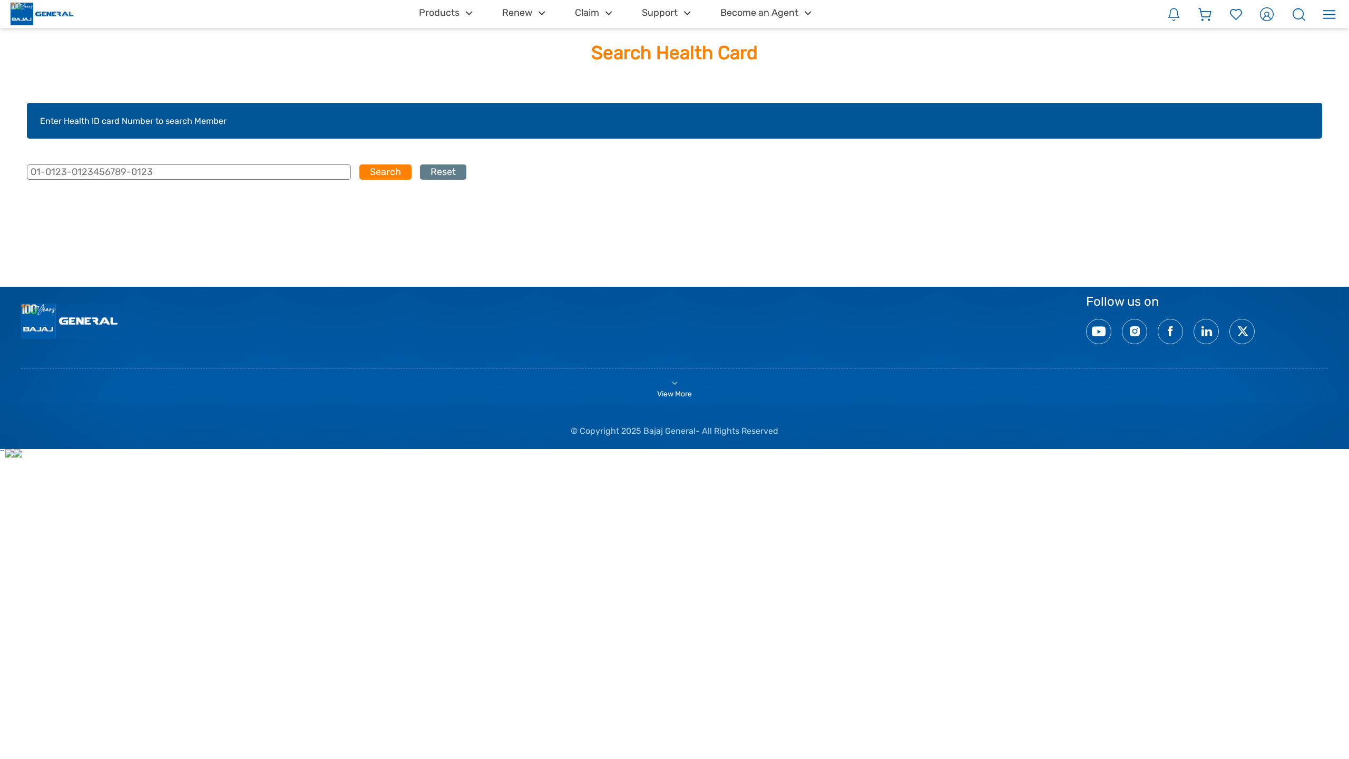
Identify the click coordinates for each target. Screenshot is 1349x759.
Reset (443, 172)
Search (385, 172)
